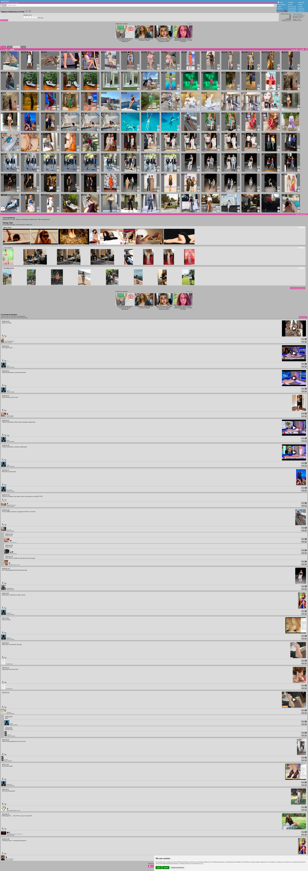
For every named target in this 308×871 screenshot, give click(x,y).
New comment (303, 317)
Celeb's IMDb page (297, 14)
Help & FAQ (301, 2)
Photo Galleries (282, 4)
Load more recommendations (297, 288)
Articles (290, 4)
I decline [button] (165, 867)
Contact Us (301, 11)
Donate (300, 4)
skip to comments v (301, 214)
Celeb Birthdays (292, 9)
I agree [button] (159, 867)
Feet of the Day (292, 7)
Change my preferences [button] (177, 867)
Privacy (300, 7)
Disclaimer (301, 9)
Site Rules (290, 2)
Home (281, 2)
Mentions (280, 9)
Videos (279, 7)
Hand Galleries (292, 11)
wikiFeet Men (281, 11)
